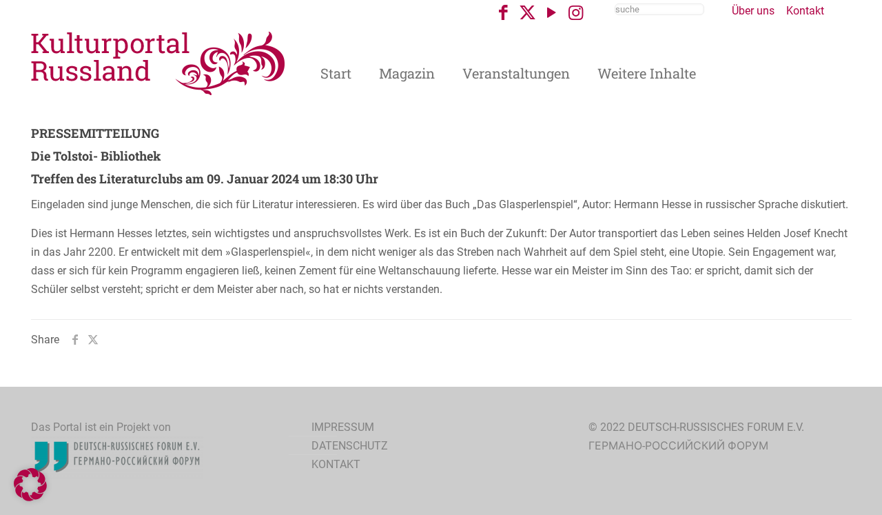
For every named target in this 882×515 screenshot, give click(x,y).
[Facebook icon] (503, 13)
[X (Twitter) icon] (527, 13)
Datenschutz (349, 445)
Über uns (753, 10)
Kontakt (805, 10)
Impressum (342, 427)
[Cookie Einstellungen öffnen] (30, 497)
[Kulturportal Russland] (158, 62)
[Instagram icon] (575, 13)
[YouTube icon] (551, 13)
